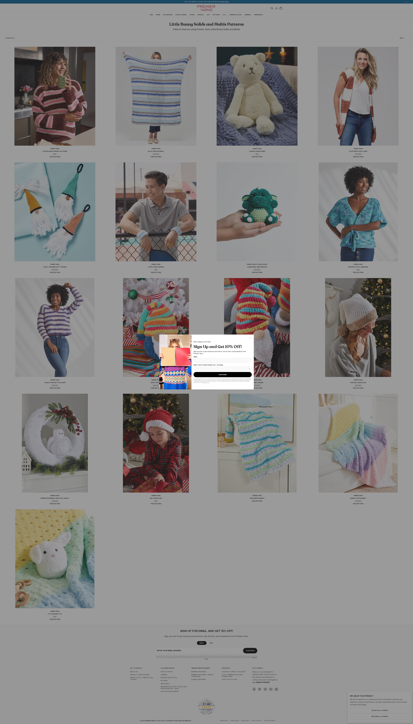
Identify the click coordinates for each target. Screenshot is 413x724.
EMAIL (195, 357)
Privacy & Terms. (205, 382)
